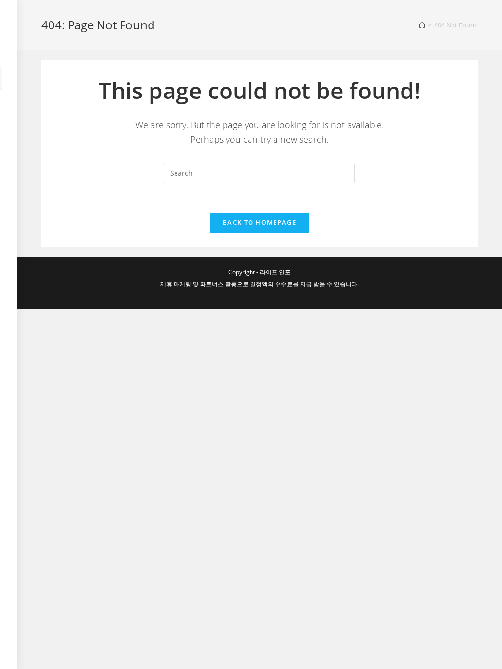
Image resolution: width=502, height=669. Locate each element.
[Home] (422, 25)
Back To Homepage (259, 222)
